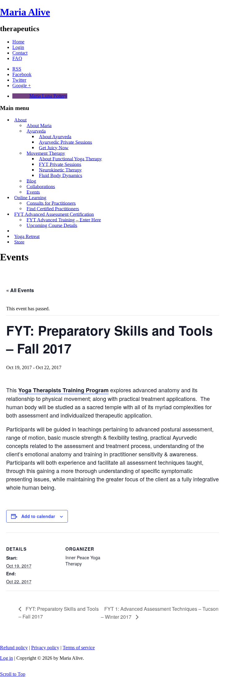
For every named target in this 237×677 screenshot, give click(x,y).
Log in (6, 658)
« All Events (20, 290)
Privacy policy (45, 647)
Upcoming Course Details (52, 225)
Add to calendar (38, 516)
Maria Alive (25, 12)
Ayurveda (36, 130)
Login (18, 47)
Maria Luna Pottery (48, 96)
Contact (19, 52)
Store (19, 241)
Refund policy (14, 647)
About (20, 119)
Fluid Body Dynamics (60, 175)
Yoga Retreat (27, 236)
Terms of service (79, 647)
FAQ (17, 58)
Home (18, 41)
